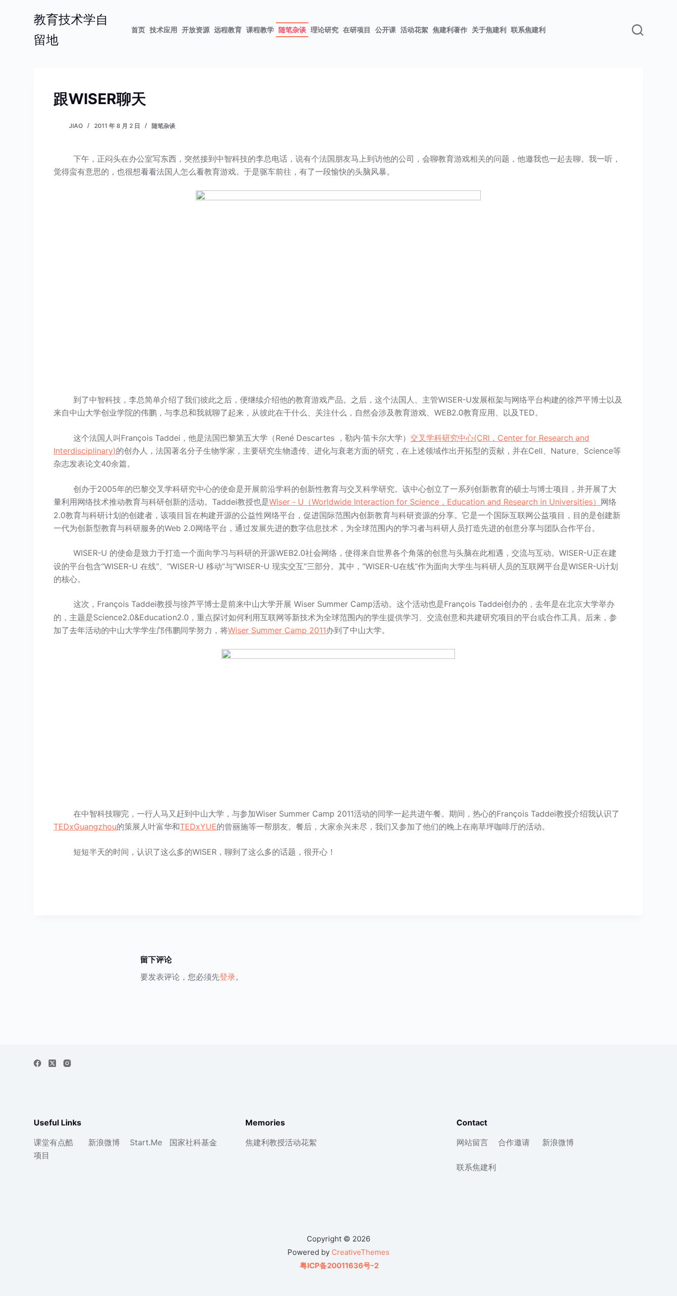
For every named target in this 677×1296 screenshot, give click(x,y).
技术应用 (163, 29)
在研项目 (357, 29)
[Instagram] (67, 1063)
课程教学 (260, 29)
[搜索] (637, 30)
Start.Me (146, 1142)
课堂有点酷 (53, 1142)
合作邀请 (514, 1142)
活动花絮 (414, 29)
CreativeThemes (361, 1252)
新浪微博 (104, 1142)
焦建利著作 (450, 29)
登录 (227, 977)
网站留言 (472, 1142)
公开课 (385, 29)
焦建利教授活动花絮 (281, 1142)
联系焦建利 (528, 29)
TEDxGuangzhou (85, 826)
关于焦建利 (489, 29)
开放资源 (196, 29)
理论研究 (324, 29)
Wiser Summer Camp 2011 (277, 630)
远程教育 (228, 29)
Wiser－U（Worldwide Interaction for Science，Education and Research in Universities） (435, 502)
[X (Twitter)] (52, 1063)
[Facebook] (37, 1063)
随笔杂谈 (292, 29)
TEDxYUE (198, 826)
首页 (138, 29)
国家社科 (185, 1142)
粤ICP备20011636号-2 (338, 1265)
